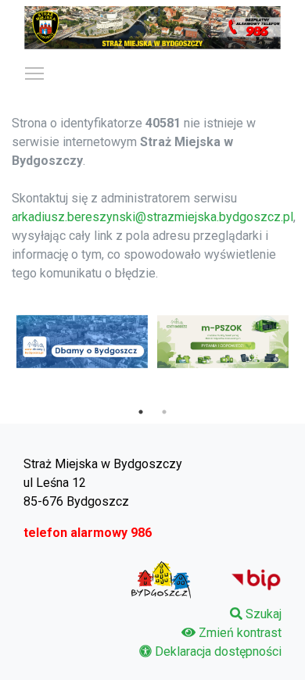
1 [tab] (141, 412)
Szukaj (264, 614)
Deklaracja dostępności (218, 651)
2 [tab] (164, 412)
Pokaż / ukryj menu (34, 73)
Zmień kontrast (240, 632)
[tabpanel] (82, 341)
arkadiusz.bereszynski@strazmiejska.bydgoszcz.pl (152, 216)
